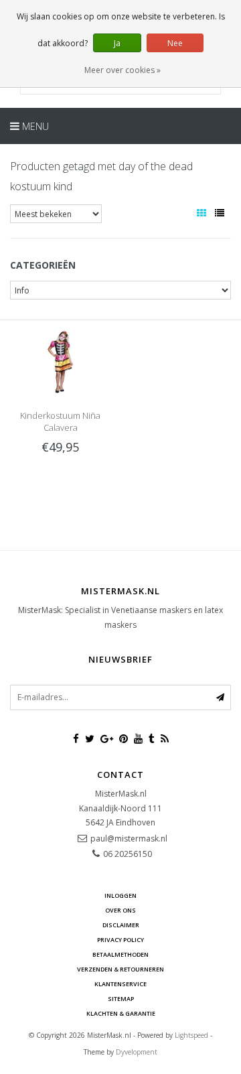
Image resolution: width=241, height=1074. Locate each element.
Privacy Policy (120, 939)
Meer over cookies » (122, 70)
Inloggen (120, 895)
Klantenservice (120, 984)
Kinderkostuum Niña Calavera (60, 421)
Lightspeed (191, 1035)
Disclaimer (120, 925)
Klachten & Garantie (120, 1013)
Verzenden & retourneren (120, 969)
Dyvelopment (136, 1052)
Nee (175, 43)
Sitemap (121, 998)
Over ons (120, 910)
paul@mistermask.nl (128, 838)
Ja (117, 43)
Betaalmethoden (120, 954)
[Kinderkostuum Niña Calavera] (60, 361)
